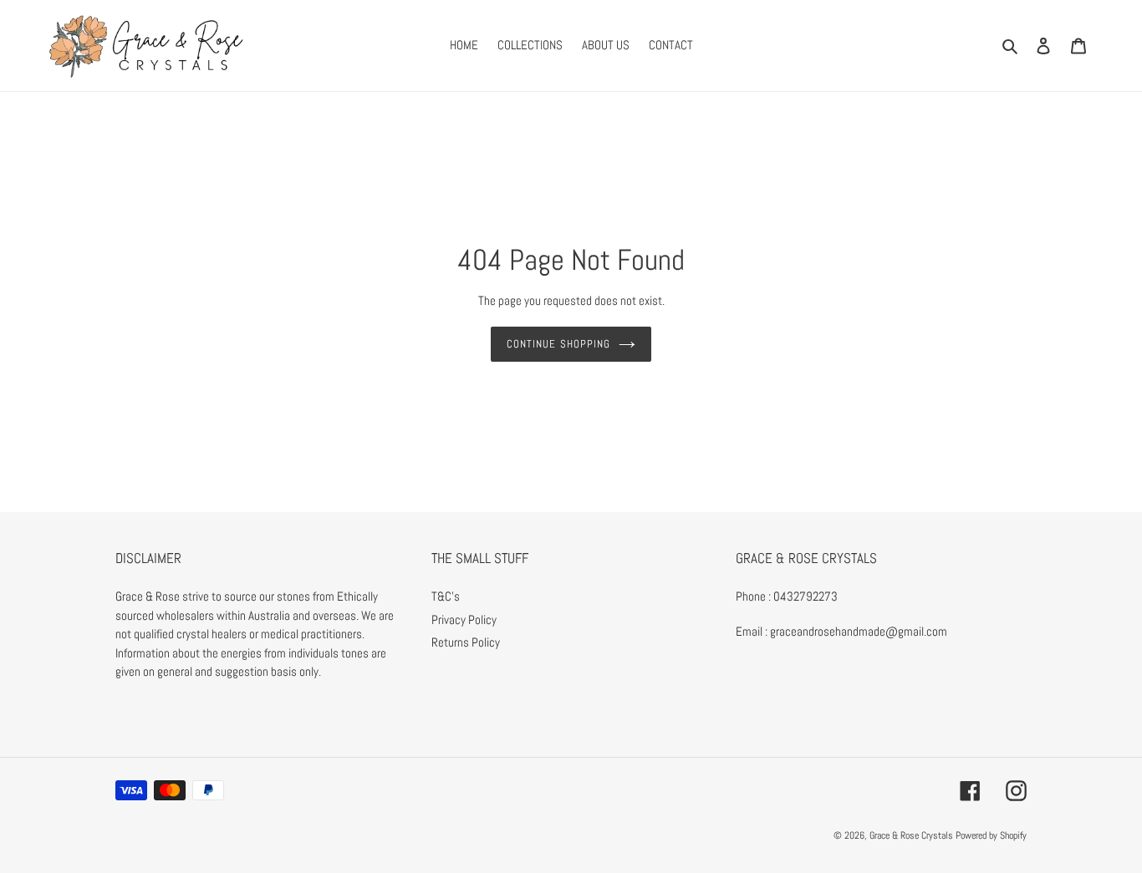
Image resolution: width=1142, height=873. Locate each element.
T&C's (445, 596)
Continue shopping (558, 344)
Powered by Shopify (991, 835)
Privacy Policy (464, 619)
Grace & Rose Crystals (911, 835)
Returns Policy (465, 642)
